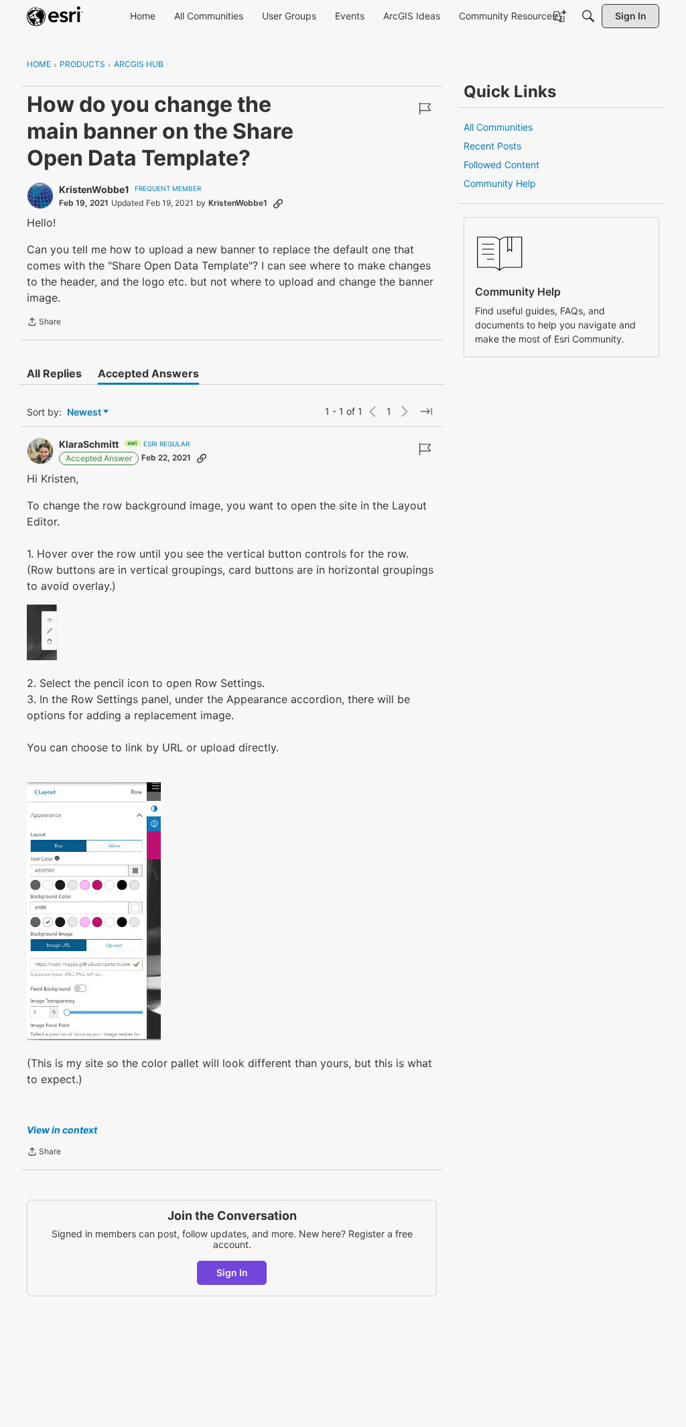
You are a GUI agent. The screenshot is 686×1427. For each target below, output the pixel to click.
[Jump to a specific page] (426, 411)
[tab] (54, 373)
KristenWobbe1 (94, 189)
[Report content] (425, 109)
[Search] (588, 16)
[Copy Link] (278, 203)
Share (44, 323)
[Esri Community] (55, 16)
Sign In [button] (232, 1272)
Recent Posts (492, 145)
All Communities (498, 127)
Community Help (500, 183)
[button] (42, 632)
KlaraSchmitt (89, 444)
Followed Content (501, 164)
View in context (62, 1129)
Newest (84, 412)
